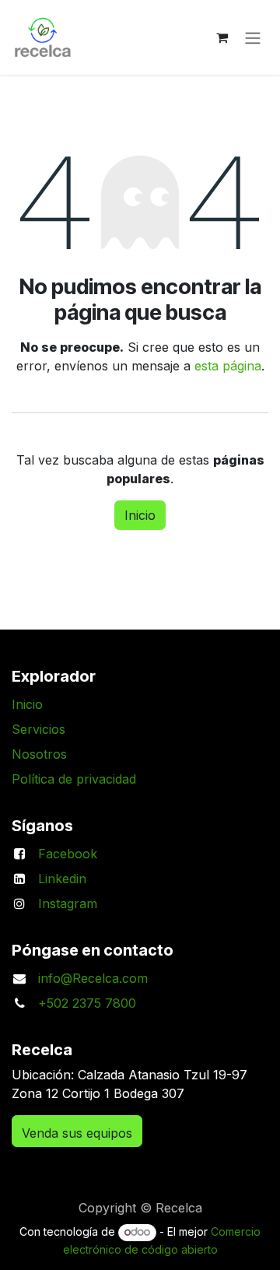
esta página (227, 366)
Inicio (140, 515)
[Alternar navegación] (252, 37)
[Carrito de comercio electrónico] (221, 37)
